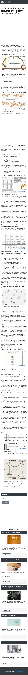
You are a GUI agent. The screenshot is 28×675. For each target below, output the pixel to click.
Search (6, 502)
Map (17, 671)
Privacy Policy (21, 671)
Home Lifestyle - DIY (10, 2)
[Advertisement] (14, 30)
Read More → (6, 554)
